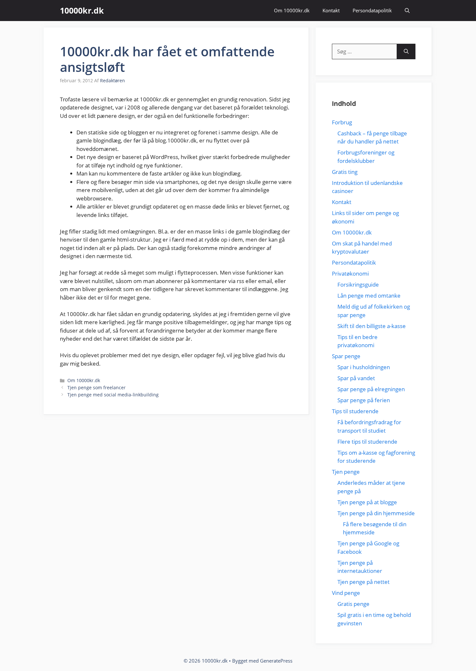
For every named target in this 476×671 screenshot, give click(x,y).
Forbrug (342, 122)
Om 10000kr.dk (292, 10)
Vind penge (346, 593)
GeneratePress (276, 660)
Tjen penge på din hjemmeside (376, 513)
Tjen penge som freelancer (96, 387)
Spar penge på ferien (363, 400)
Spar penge (346, 356)
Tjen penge (346, 471)
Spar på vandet (356, 378)
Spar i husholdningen (363, 367)
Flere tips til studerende (367, 441)
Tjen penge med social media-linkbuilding (113, 395)
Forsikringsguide (358, 284)
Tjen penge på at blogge (367, 502)
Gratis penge (353, 604)
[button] (407, 10)
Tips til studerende (355, 411)
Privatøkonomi (350, 273)
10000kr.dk (82, 10)
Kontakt (331, 10)
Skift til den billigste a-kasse (371, 326)
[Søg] (406, 51)
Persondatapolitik (372, 10)
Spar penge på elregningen (371, 389)
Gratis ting (344, 172)
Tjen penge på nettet (363, 582)
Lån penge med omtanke (369, 295)
